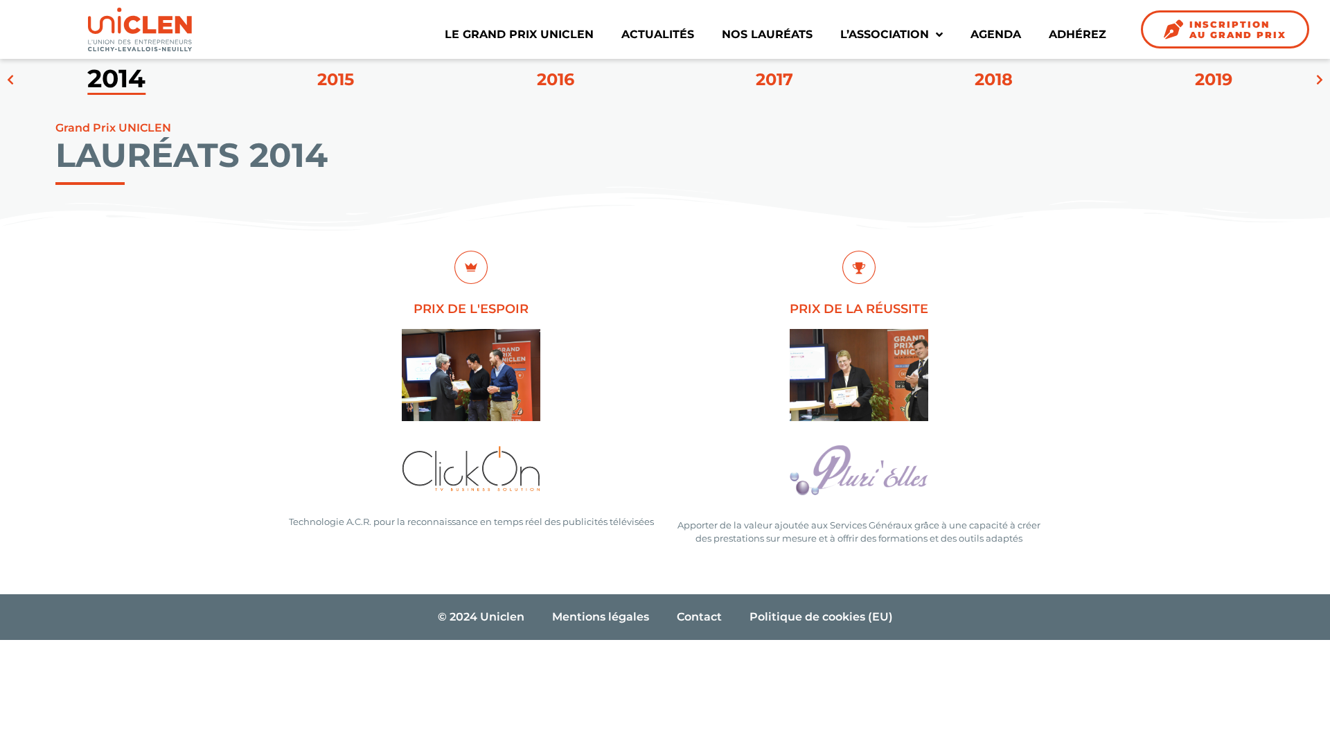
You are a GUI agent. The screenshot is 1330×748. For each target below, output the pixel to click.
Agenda (995, 34)
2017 (774, 79)
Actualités (657, 34)
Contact (699, 616)
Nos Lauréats (767, 34)
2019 (1213, 79)
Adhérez (1077, 34)
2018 (994, 79)
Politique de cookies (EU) (821, 616)
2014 (116, 79)
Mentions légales (600, 616)
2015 (335, 79)
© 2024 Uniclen (481, 616)
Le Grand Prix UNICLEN (519, 34)
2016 (555, 79)
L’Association (884, 34)
